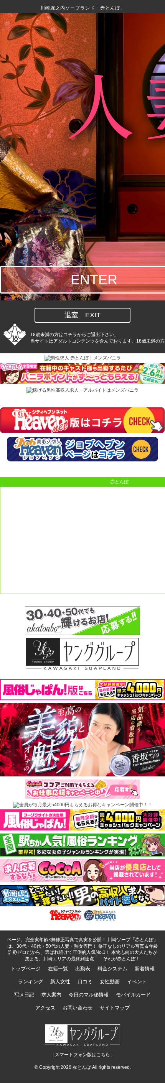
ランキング (30, 982)
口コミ (85, 982)
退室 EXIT (82, 315)
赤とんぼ (82, 1067)
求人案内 (51, 995)
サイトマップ (115, 1008)
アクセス (45, 1008)
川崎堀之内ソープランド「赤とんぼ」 (82, 8)
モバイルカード (133, 995)
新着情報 (145, 968)
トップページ (26, 968)
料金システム (112, 968)
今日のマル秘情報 (89, 995)
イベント (137, 982)
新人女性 (60, 982)
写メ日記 (24, 995)
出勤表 (82, 968)
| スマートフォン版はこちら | (82, 1054)
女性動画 (110, 982)
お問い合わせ (77, 1008)
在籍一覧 (58, 968)
